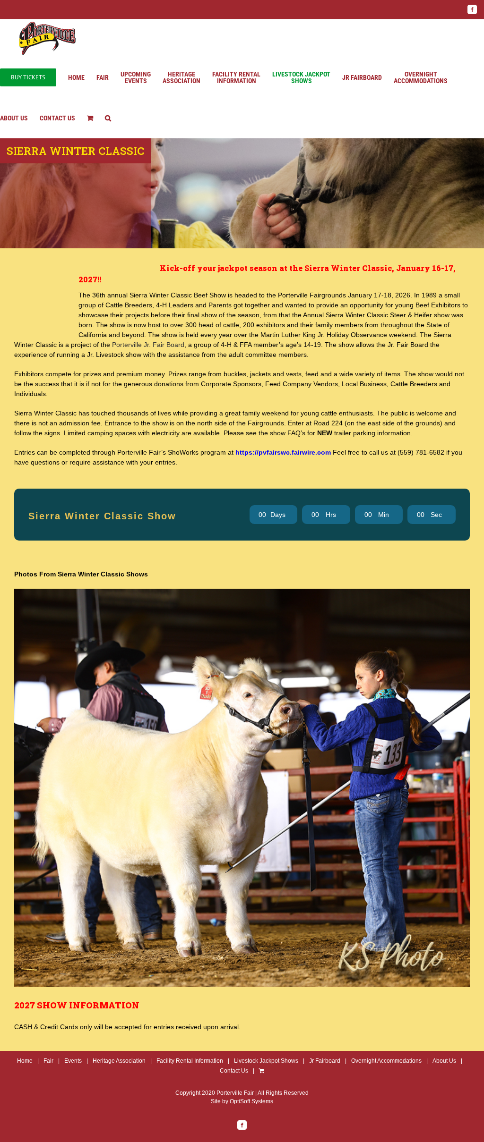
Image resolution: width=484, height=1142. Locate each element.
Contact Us (234, 1070)
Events (73, 1060)
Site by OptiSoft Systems (242, 1101)
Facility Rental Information (189, 1060)
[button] (108, 118)
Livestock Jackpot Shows (266, 1060)
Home (25, 1060)
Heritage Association (119, 1060)
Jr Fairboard (324, 1060)
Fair (48, 1060)
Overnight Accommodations (386, 1060)
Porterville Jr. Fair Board (148, 344)
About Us (444, 1060)
